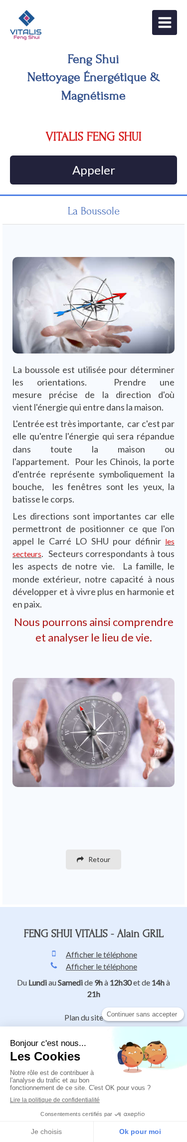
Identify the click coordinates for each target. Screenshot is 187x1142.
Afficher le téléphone (101, 954)
